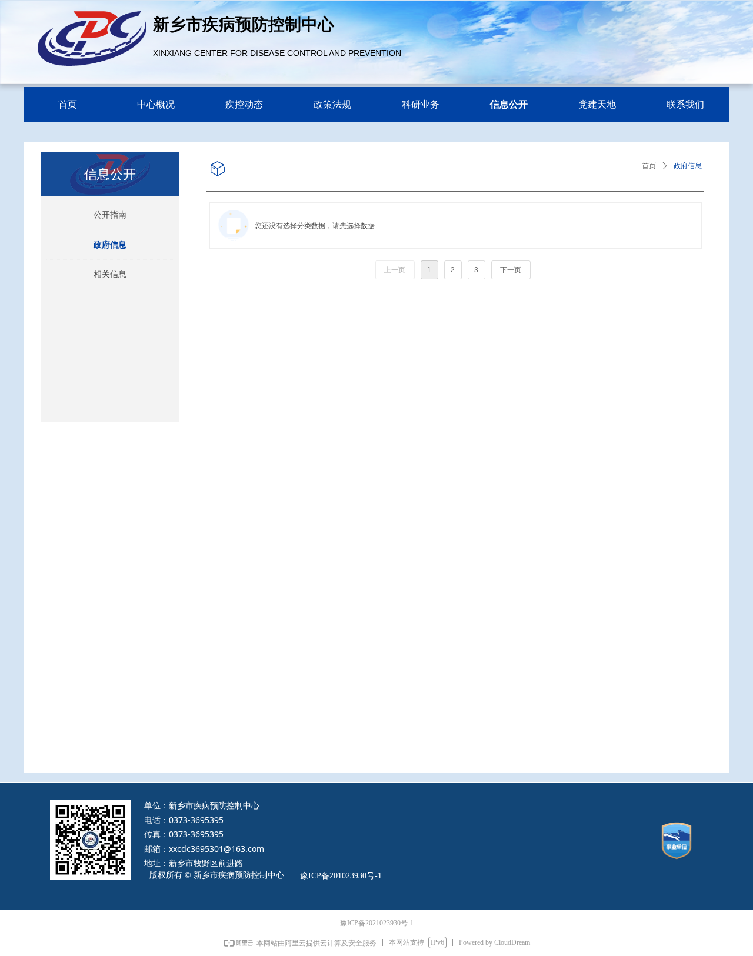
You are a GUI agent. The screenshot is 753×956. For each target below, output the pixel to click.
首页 (649, 166)
